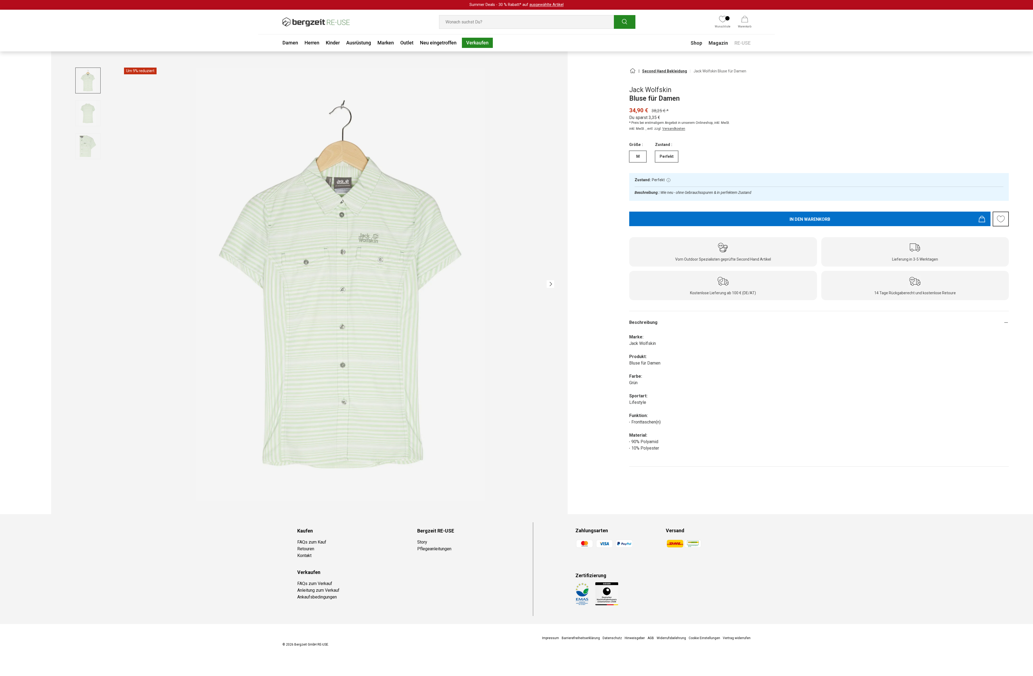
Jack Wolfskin (650, 90)
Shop (696, 43)
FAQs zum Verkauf (314, 583)
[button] (745, 22)
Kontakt (304, 555)
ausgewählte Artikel (546, 4)
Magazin (718, 43)
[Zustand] (668, 180)
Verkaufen (477, 42)
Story (422, 542)
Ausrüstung (358, 42)
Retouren (305, 548)
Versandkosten (673, 129)
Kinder (333, 42)
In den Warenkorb (810, 219)
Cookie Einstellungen (704, 638)
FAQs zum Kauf (311, 542)
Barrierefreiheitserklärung (581, 638)
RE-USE (742, 43)
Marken (385, 42)
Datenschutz (612, 638)
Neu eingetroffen (438, 42)
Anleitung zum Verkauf (318, 590)
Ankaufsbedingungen (317, 597)
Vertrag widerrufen (737, 638)
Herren (312, 42)
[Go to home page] (632, 73)
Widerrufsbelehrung (671, 638)
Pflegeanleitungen (434, 548)
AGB (651, 638)
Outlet (406, 42)
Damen (290, 42)
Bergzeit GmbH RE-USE (311, 644)
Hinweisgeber (635, 638)
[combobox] (537, 22)
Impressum (550, 638)
